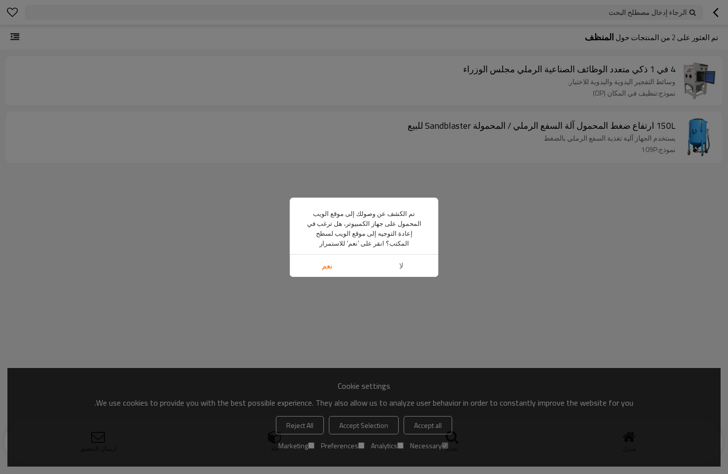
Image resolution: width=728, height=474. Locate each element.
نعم (327, 265)
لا (401, 265)
